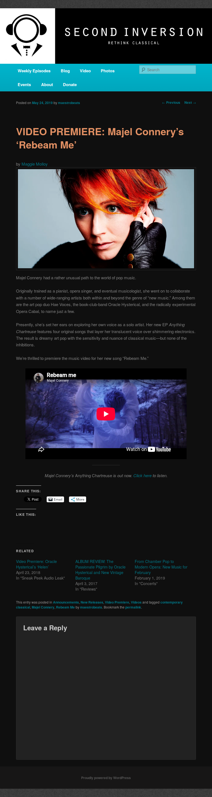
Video (85, 71)
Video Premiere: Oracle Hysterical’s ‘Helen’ (36, 564)
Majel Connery (43, 607)
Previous (171, 102)
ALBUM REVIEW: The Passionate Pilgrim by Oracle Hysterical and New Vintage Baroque (100, 570)
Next (190, 102)
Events (24, 84)
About (47, 84)
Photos (108, 71)
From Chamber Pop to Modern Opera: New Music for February (161, 567)
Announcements (66, 602)
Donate (70, 84)
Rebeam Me (65, 607)
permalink (133, 607)
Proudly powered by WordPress (106, 777)
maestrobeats (69, 102)
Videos (136, 602)
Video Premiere (117, 602)
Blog (65, 71)
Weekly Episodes (34, 71)
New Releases (92, 602)
